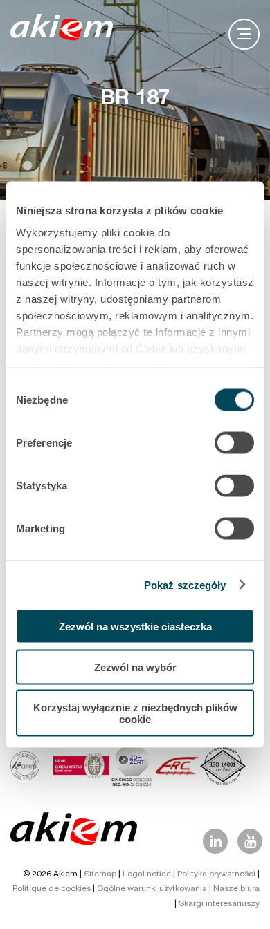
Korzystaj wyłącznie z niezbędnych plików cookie (135, 713)
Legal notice (147, 874)
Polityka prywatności (216, 874)
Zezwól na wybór (135, 667)
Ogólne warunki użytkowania (152, 889)
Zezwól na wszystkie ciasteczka (135, 626)
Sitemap (100, 874)
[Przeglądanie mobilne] (244, 34)
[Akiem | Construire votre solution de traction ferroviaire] (64, 34)
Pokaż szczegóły (185, 584)
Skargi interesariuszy (219, 904)
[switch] (234, 443)
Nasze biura (236, 889)
